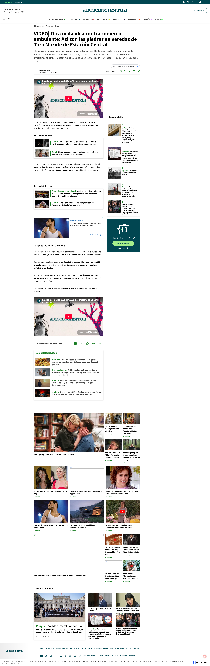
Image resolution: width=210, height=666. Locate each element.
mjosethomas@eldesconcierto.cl (153, 661)
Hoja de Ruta (103, 19)
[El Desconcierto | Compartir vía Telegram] (138, 71)
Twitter (46, 656)
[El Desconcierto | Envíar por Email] (134, 71)
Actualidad (72, 19)
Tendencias (87, 19)
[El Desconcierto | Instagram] (192, 2)
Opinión (146, 19)
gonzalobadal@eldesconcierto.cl (11, 663)
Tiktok (70, 656)
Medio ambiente (56, 19)
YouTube (56, 656)
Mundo (158, 19)
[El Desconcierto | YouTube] (196, 2)
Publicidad (123, 655)
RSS (116, 655)
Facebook (41, 656)
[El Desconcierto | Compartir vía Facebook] (121, 71)
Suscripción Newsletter (106, 655)
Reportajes (118, 19)
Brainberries (76, 220)
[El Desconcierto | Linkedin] (200, 2)
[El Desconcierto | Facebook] (184, 2)
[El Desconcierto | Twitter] (188, 2)
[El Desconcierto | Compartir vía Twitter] (125, 71)
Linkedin (61, 656)
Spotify (65, 656)
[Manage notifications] (205, 656)
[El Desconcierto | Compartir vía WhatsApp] (129, 71)
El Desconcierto (39, 26)
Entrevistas (133, 19)
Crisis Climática (19, 2)
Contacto (132, 655)
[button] (199, 10)
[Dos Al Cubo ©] (200, 663)
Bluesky (80, 656)
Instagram (51, 656)
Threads (75, 655)
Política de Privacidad (89, 655)
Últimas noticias (47, 648)
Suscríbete (123, 243)
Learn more (93, 235)
